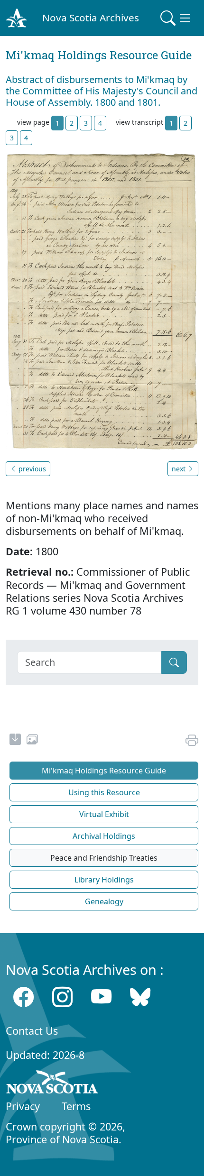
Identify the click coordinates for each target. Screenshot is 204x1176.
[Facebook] (23, 997)
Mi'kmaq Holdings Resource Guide (104, 770)
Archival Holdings (104, 836)
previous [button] (31, 468)
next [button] (179, 468)
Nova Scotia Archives (90, 17)
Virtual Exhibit (104, 814)
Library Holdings (104, 879)
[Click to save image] (102, 300)
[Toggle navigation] (176, 18)
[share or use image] (32, 740)
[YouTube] (101, 997)
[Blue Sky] (140, 997)
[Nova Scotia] (52, 1083)
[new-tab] (15, 740)
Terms (76, 1106)
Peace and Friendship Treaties (104, 858)
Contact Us (32, 1031)
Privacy (23, 1106)
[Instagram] (62, 997)
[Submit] (174, 662)
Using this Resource (104, 792)
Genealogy (104, 901)
